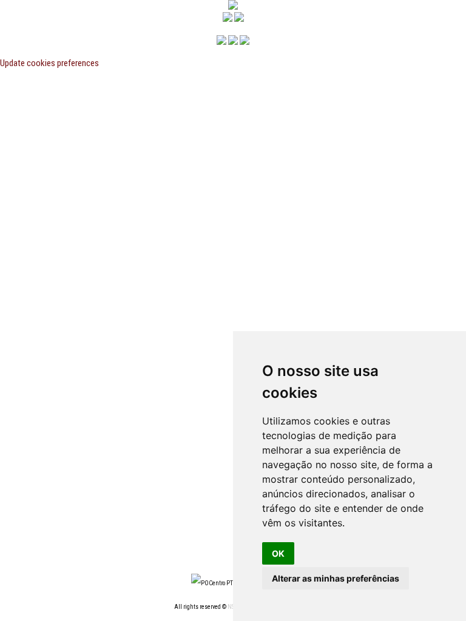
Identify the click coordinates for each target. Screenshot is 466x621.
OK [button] (278, 553)
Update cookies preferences (49, 63)
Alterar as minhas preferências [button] (335, 578)
